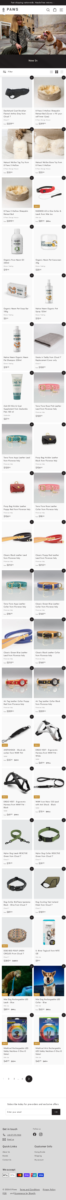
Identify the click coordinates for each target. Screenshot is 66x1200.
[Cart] (54, 9)
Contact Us (7, 1160)
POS (5, 1193)
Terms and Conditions (30, 1189)
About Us (6, 1152)
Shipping (38, 1156)
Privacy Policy (49, 1189)
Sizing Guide (40, 1152)
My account (39, 1160)
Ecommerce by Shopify (25, 1193)
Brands (5, 1156)
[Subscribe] (56, 1112)
